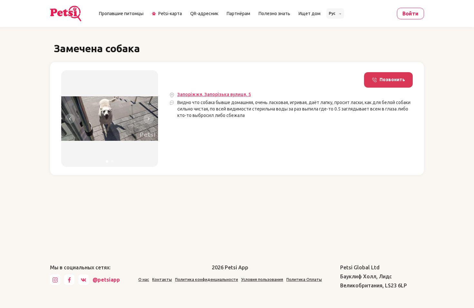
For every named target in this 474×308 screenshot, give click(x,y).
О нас (143, 279)
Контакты (162, 279)
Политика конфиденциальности (206, 279)
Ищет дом (310, 13)
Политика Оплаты (304, 279)
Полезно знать (274, 13)
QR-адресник (204, 13)
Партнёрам (238, 13)
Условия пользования (262, 279)
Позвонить (392, 79)
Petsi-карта (170, 13)
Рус (332, 13)
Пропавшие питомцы (121, 13)
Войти (410, 13)
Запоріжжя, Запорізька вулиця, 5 (214, 94)
